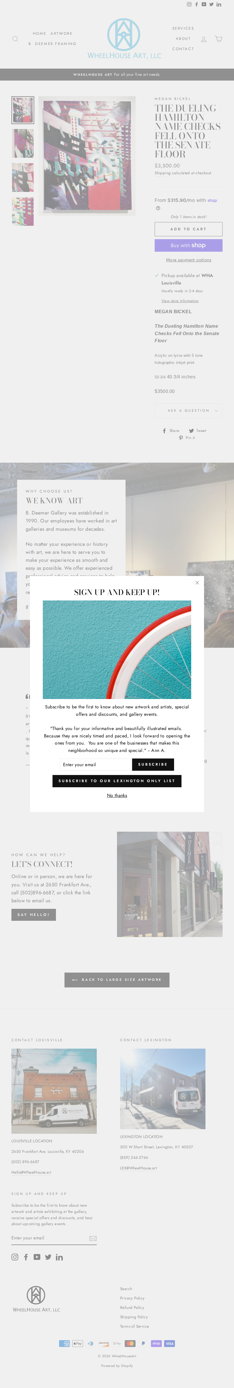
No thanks (117, 795)
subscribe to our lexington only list (116, 781)
